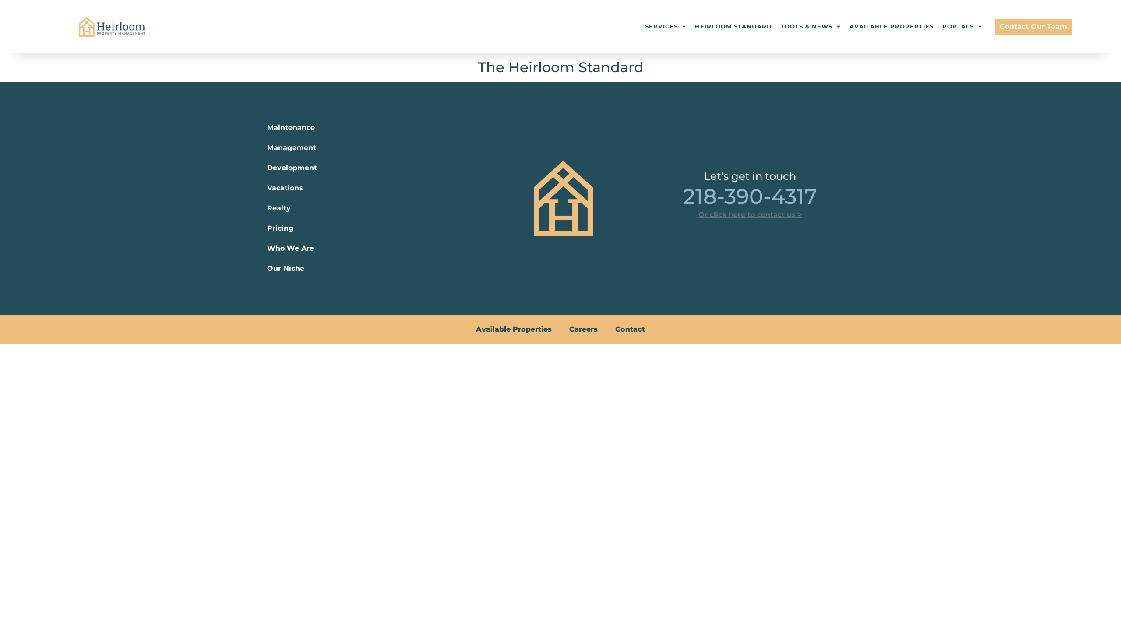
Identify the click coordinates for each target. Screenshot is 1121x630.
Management (291, 148)
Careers (583, 329)
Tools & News (806, 26)
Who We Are (290, 248)
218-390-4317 (750, 196)
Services (661, 26)
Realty (279, 208)
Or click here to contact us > (750, 214)
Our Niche (285, 268)
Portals (958, 26)
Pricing (280, 228)
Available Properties (892, 26)
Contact (630, 329)
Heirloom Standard (733, 26)
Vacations (285, 188)
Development (292, 168)
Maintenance (291, 127)
